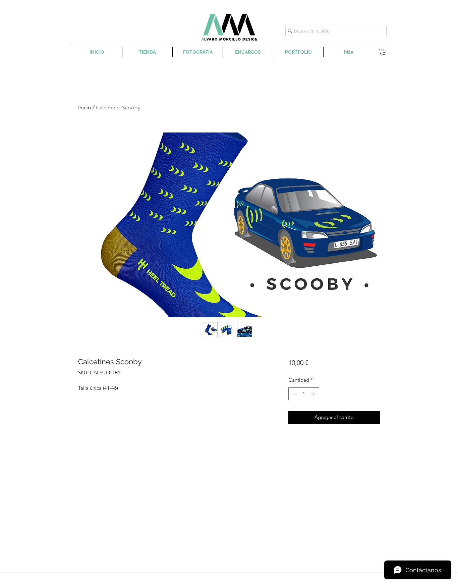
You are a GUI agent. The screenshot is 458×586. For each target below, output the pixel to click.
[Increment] (313, 394)
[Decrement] (293, 394)
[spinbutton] (303, 394)
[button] (383, 52)
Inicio (84, 107)
